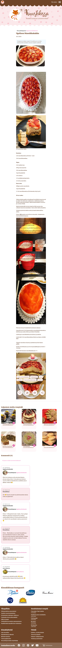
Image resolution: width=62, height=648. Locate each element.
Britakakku (34, 625)
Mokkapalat (34, 618)
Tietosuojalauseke (6, 638)
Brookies (33, 621)
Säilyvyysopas (5, 619)
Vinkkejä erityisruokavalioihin (9, 617)
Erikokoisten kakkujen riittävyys (10, 615)
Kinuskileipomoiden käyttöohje (9, 640)
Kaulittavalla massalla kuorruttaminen (11, 623)
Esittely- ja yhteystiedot (37, 632)
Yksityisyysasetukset (36, 638)
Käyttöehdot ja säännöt (7, 634)
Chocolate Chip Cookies (37, 611)
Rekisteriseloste (5, 636)
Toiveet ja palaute (35, 634)
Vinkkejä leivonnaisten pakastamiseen (11, 621)
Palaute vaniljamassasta (37, 636)
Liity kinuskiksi (5, 632)
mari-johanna (20, 571)
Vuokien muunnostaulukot (8, 613)
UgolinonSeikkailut (21, 472)
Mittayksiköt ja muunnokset (8, 611)
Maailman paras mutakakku (38, 614)
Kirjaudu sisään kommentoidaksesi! (11, 460)
